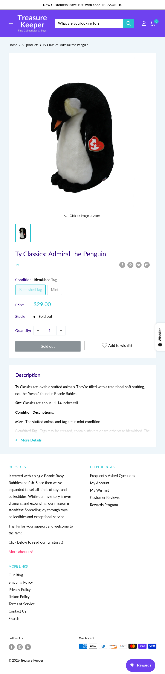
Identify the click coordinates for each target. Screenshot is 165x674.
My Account (99, 483)
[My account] (144, 23)
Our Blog (16, 575)
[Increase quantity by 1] (61, 330)
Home (13, 45)
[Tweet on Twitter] (139, 264)
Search (14, 618)
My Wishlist (99, 490)
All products (29, 45)
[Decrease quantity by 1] (38, 330)
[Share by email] (147, 264)
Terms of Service (22, 604)
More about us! (21, 551)
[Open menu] (11, 23)
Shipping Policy (21, 582)
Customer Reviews (104, 497)
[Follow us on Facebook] (12, 647)
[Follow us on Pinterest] (28, 647)
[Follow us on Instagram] (20, 647)
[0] (153, 23)
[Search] (128, 23)
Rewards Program (104, 505)
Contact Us (17, 611)
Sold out (48, 346)
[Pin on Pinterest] (130, 264)
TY (17, 265)
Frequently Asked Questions (112, 475)
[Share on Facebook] (122, 264)
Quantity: (23, 330)
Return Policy (19, 596)
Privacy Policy (20, 589)
